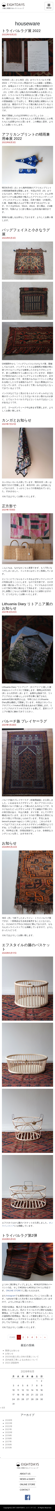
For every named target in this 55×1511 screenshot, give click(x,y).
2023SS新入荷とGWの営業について (22, 1356)
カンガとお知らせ (16, 420)
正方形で (9, 506)
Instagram (11, 1295)
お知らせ (9, 843)
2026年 (8, 1420)
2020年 (8, 1432)
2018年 (8, 1438)
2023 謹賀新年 (12, 1362)
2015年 (8, 1447)
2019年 (8, 1435)
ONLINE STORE (13, 1290)
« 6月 (2, 1407)
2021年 (8, 1429)
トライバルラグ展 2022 (21, 31)
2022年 (8, 1426)
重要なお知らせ (12, 1350)
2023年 (8, 1423)
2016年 (8, 1444)
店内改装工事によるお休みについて (21, 1359)
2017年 (8, 1441)
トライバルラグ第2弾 (19, 1235)
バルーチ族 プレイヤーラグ (24, 721)
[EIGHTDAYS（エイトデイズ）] (13, 4)
